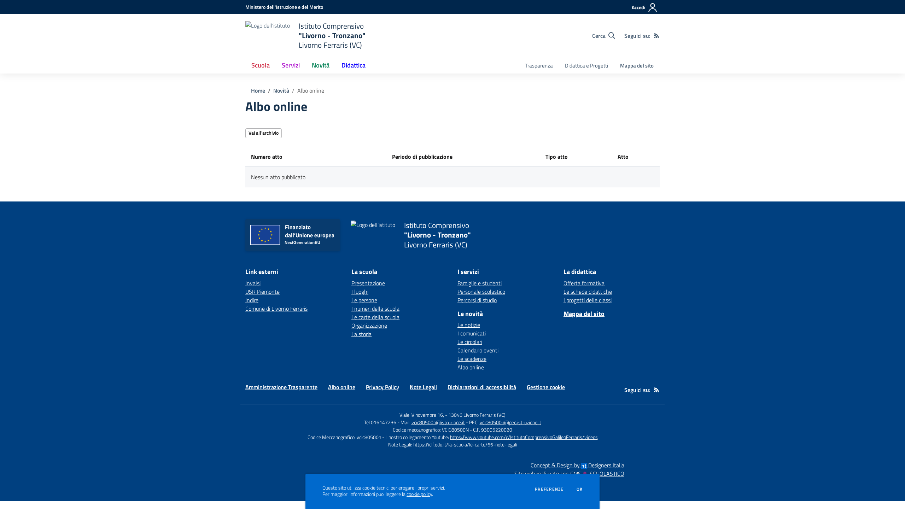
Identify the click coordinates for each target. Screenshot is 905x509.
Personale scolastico (481, 291)
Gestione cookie (546, 387)
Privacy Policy (382, 387)
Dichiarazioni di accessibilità (482, 387)
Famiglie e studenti (479, 283)
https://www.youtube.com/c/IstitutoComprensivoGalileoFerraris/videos (524, 437)
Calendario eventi (477, 350)
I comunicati (471, 333)
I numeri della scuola (375, 308)
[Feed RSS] (656, 36)
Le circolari (469, 342)
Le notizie (468, 325)
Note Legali (423, 387)
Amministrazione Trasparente (281, 387)
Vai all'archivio (264, 132)
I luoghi (359, 291)
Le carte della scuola (375, 317)
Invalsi (253, 283)
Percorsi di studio (477, 300)
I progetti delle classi (588, 300)
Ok (580, 489)
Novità (281, 90)
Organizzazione (369, 325)
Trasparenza (539, 66)
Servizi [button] (291, 65)
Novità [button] (320, 65)
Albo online (470, 367)
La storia (361, 334)
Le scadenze (471, 359)
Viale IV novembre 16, (421, 415)
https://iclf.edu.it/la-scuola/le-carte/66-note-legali (465, 444)
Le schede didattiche (588, 291)
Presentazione (368, 283)
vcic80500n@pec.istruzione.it (510, 422)
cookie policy (419, 494)
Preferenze (549, 489)
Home (258, 90)
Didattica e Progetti (586, 66)
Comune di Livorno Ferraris (276, 308)
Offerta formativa (584, 283)
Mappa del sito (637, 66)
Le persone (364, 300)
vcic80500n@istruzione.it (438, 422)
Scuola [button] (260, 65)
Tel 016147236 (380, 422)
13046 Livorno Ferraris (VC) (477, 415)
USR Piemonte (262, 291)
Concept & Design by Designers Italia (577, 465)
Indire (251, 300)
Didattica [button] (353, 65)
